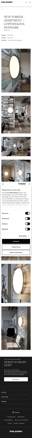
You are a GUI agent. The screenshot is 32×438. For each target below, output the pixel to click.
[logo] (6, 3)
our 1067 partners (12, 192)
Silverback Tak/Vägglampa (15, 40)
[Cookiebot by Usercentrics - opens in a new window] (19, 184)
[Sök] (26, 2)
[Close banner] (29, 184)
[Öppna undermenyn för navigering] (29, 3)
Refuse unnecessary (16, 252)
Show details (23, 236)
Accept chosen (16, 247)
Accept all (16, 241)
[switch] (27, 218)
